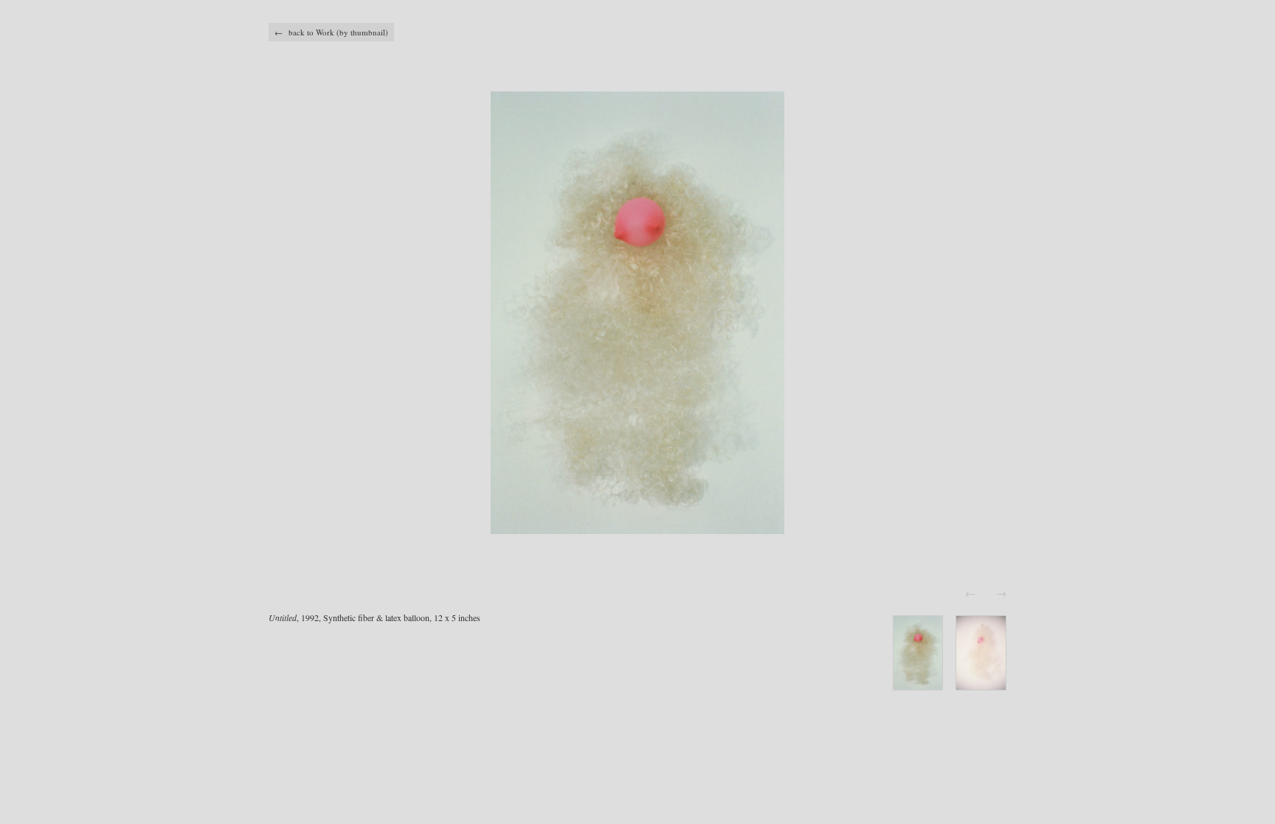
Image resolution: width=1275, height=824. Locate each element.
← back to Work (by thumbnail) (331, 32)
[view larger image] (637, 312)
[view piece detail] (918, 686)
